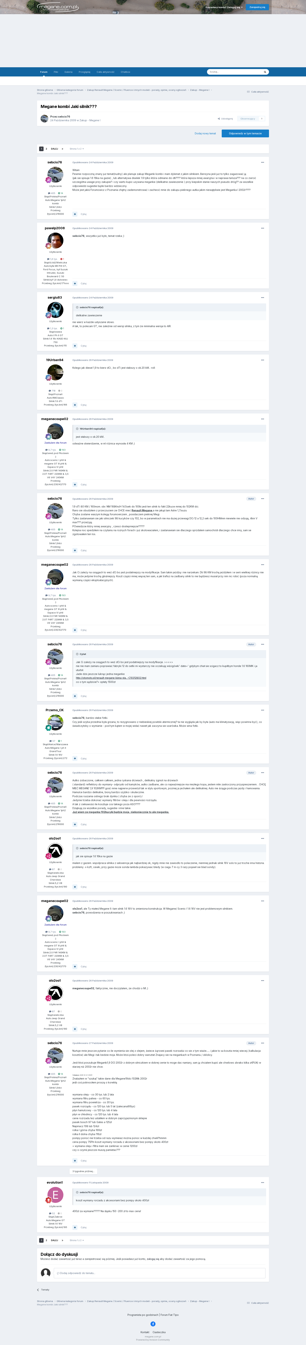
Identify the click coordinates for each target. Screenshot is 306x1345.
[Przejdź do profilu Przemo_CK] (55, 722)
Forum (43, 71)
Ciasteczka (159, 1332)
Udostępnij (226, 118)
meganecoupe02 (54, 419)
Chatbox (125, 71)
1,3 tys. (53, 328)
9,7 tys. (52, 449)
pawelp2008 (55, 228)
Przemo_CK (55, 710)
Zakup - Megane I (90, 120)
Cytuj (83, 214)
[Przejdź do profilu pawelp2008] (55, 241)
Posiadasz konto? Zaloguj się (223, 7)
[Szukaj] (265, 72)
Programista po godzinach (143, 1314)
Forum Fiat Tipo (170, 1314)
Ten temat (251, 71)
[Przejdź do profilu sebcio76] (44, 118)
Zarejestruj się (257, 7)
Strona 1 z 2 (76, 148)
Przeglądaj (84, 71)
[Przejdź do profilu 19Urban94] (55, 372)
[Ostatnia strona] (62, 149)
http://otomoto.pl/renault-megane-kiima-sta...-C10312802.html (111, 677)
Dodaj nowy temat (205, 133)
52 (53, 1213)
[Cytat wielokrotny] (74, 214)
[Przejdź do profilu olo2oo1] (55, 851)
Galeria (68, 71)
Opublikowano (92, 162)
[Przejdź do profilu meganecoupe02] (55, 431)
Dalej (54, 148)
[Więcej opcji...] (262, 162)
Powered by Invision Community (153, 1339)
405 (52, 193)
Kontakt (145, 1332)
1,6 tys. (53, 259)
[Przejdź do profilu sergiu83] (55, 310)
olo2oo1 (55, 838)
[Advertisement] (153, 40)
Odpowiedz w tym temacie (245, 133)
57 (53, 740)
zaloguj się (153, 1258)
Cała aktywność (105, 71)
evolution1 (55, 1182)
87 (53, 869)
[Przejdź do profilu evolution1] (55, 1195)
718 (53, 390)
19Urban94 (54, 360)
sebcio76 (54, 162)
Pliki (56, 71)
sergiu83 (55, 297)
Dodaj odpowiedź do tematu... (77, 1273)
